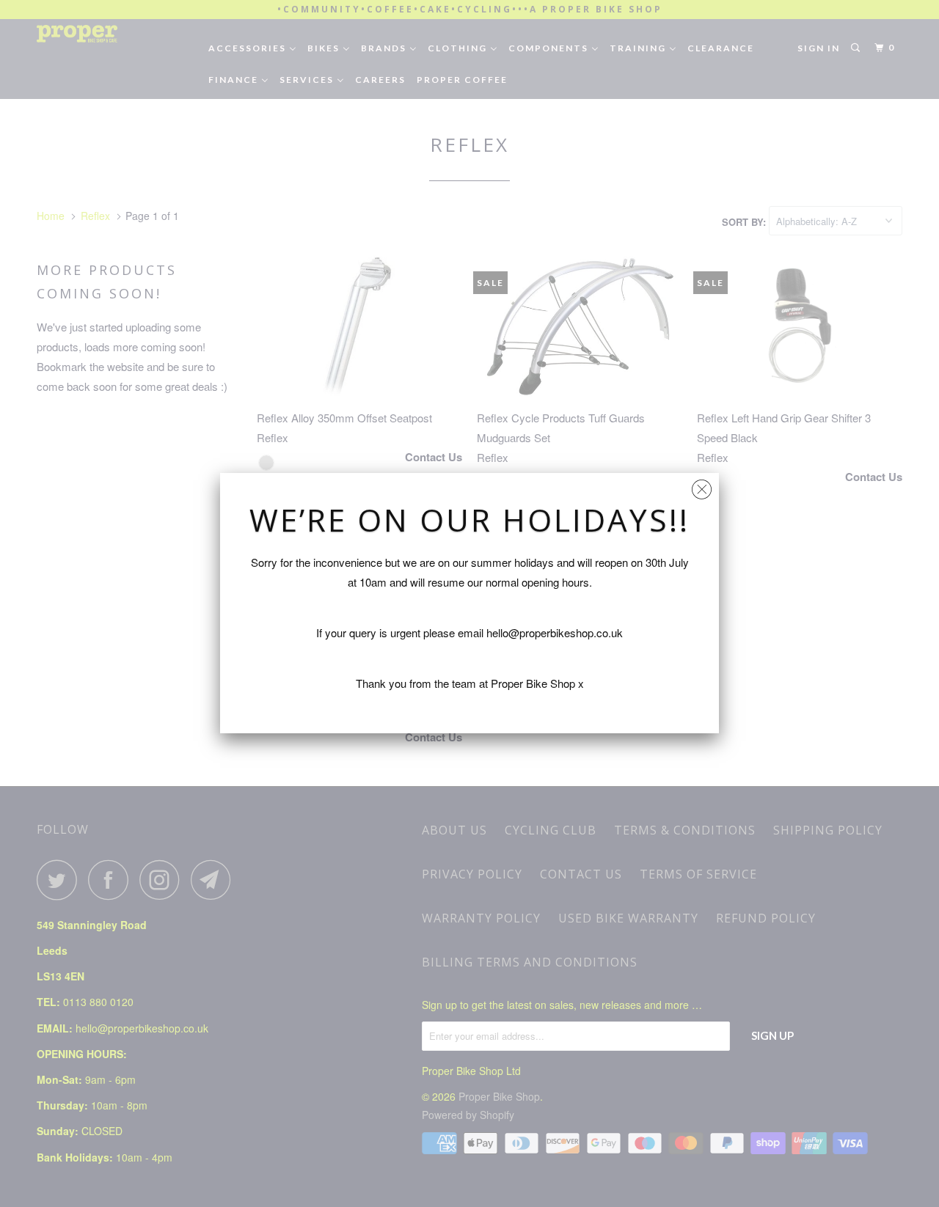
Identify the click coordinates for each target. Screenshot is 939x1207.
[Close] (702, 486)
